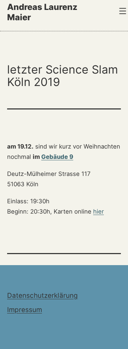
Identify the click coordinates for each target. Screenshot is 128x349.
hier (98, 211)
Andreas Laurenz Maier (42, 12)
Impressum (24, 310)
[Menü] (122, 11)
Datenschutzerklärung (42, 295)
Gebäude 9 (57, 156)
